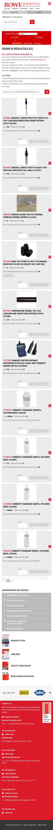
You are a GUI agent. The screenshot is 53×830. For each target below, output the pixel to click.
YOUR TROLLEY (12, 33)
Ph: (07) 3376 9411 (8, 750)
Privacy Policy (42, 825)
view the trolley (36, 59)
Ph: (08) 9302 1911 (8, 809)
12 (4, 581)
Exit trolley (37, 43)
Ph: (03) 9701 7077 (8, 789)
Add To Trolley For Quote (39, 141)
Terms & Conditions (29, 825)
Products (13, 29)
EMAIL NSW (9, 734)
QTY (20, 138)
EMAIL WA (8, 813)
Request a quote (12, 717)
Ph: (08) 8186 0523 (8, 770)
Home (4, 29)
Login (39, 12)
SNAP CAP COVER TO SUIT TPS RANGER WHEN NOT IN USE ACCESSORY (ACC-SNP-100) (25, 262)
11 (46, 578)
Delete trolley (28, 43)
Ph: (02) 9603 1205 (8, 731)
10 (41, 578)
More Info (8, 275)
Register (14, 12)
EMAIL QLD (9, 754)
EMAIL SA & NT (10, 774)
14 (13, 581)
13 (8, 581)
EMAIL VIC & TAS (11, 793)
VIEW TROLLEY (17, 43)
